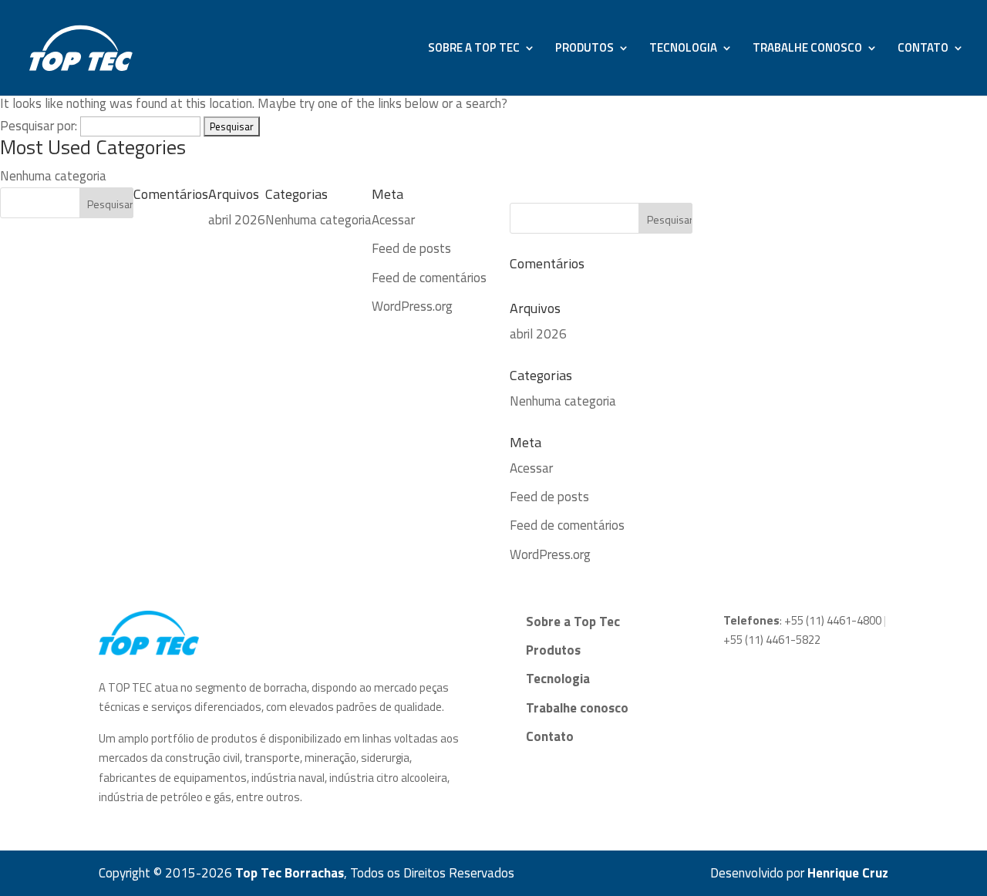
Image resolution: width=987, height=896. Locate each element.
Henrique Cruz (847, 873)
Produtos (584, 49)
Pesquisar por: (38, 126)
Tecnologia (683, 49)
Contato (923, 49)
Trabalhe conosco (807, 49)
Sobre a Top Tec (474, 49)
